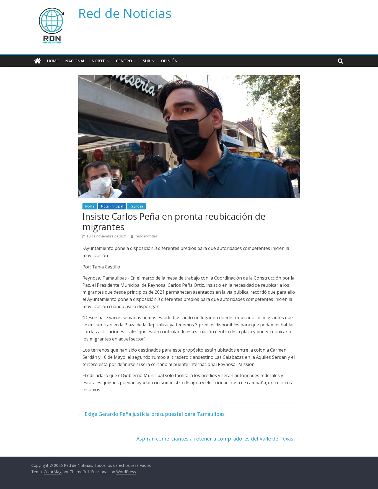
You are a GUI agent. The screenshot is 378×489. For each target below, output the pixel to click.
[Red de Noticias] (37, 61)
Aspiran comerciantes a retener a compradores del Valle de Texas (218, 438)
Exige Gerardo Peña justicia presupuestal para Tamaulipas (151, 414)
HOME (53, 60)
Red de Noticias (125, 13)
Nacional (75, 60)
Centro (124, 60)
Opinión (169, 60)
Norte (98, 60)
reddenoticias (146, 236)
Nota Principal (112, 206)
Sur (146, 60)
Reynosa (136, 206)
